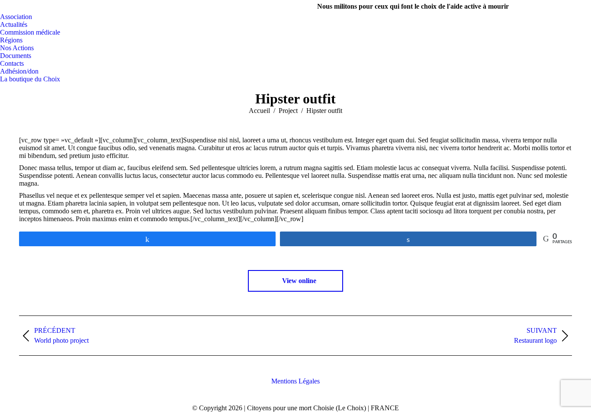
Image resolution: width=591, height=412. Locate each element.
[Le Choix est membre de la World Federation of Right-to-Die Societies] (296, 400)
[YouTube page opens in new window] (571, 6)
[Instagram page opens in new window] (558, 6)
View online (298, 280)
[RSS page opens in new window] (584, 6)
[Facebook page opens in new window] (545, 6)
